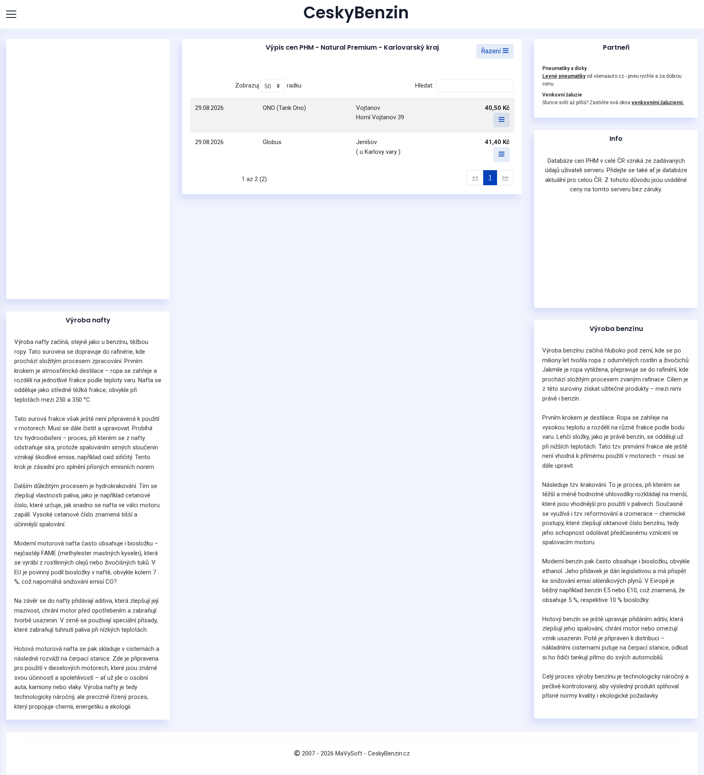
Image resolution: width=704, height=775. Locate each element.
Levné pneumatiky (563, 76)
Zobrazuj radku (268, 85)
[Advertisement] (88, 169)
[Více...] (501, 120)
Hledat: (424, 85)
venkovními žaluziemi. (657, 102)
